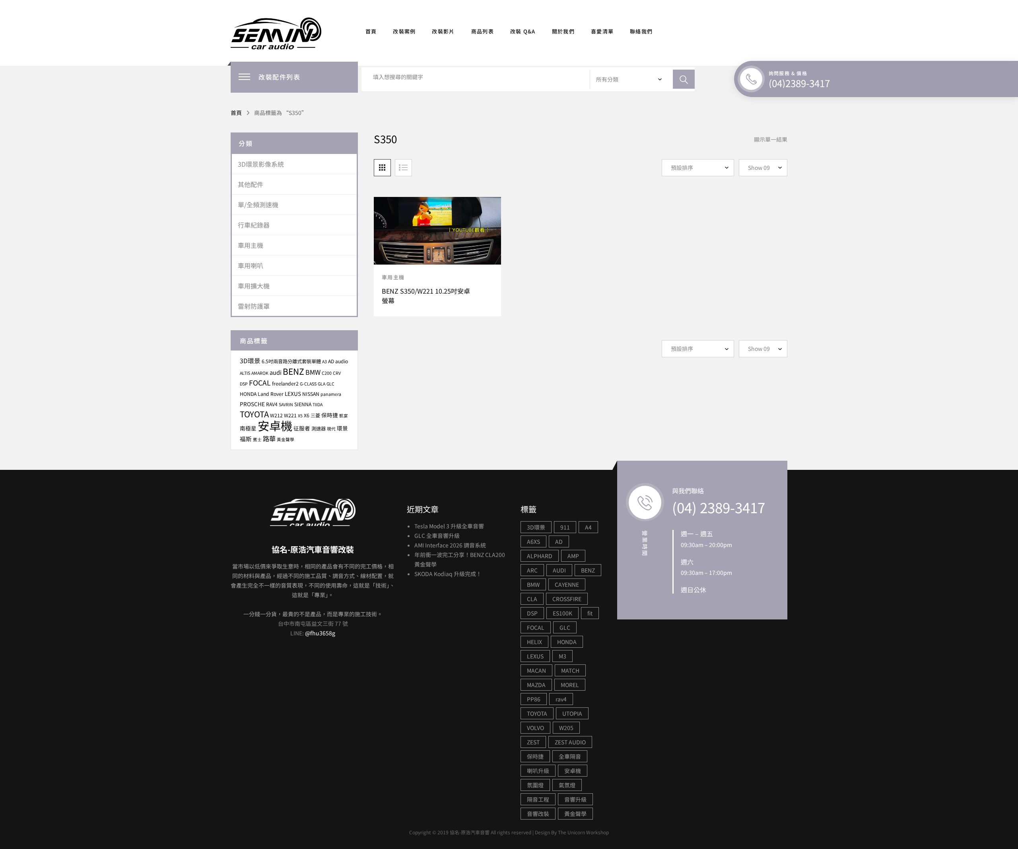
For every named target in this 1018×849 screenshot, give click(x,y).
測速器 (318, 428)
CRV (337, 373)
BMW (313, 372)
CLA (532, 599)
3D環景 (250, 360)
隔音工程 (538, 799)
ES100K (562, 613)
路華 (269, 438)
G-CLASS (308, 384)
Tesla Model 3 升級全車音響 (449, 526)
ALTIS (245, 373)
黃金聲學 (285, 439)
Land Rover (271, 393)
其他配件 (250, 184)
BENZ (293, 371)
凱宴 (343, 416)
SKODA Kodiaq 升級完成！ (448, 574)
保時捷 (329, 415)
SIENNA (302, 404)
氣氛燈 (567, 785)
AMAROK (259, 373)
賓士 (257, 439)
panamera (331, 394)
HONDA (248, 393)
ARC (532, 570)
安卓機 (275, 425)
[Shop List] (403, 167)
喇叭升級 (538, 771)
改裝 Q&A (523, 31)
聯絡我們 (641, 31)
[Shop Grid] (382, 167)
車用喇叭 (250, 265)
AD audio (338, 361)
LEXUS (293, 393)
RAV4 (272, 404)
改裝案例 (404, 31)
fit (590, 613)
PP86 (533, 699)
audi (276, 372)
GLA (321, 384)
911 (565, 527)
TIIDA (317, 404)
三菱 (315, 415)
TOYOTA (254, 414)
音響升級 (575, 799)
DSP (244, 384)
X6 (306, 415)
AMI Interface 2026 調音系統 (450, 545)
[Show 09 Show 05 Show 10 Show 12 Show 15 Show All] (763, 167)
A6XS (533, 541)
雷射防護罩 (254, 306)
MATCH (570, 670)
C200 (327, 373)
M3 (562, 656)
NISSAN (310, 393)
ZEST (533, 742)
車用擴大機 (254, 285)
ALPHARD (539, 556)
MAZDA (536, 685)
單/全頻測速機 (258, 204)
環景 (342, 428)
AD (559, 541)
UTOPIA (572, 713)
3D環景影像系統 (261, 164)
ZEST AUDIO (570, 742)
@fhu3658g (320, 633)
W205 (566, 728)
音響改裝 (538, 814)
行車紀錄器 (254, 225)
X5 (300, 416)
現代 (331, 429)
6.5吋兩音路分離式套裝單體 (291, 361)
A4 (588, 527)
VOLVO (535, 728)
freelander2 (285, 383)
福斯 (246, 438)
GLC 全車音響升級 (437, 535)
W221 (290, 415)
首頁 (371, 31)
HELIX (534, 642)
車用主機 (393, 277)
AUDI (559, 570)
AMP (573, 556)
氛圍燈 (535, 785)
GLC (330, 384)
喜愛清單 (602, 31)
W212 (276, 415)
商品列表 (482, 31)
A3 (324, 361)
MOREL (570, 685)
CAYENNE (567, 584)
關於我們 (563, 31)
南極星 (248, 428)
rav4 (561, 699)
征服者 (301, 428)
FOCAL (260, 383)
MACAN (536, 670)
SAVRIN (286, 404)
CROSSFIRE (566, 599)
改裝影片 (443, 31)
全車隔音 (570, 756)
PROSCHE (252, 404)
